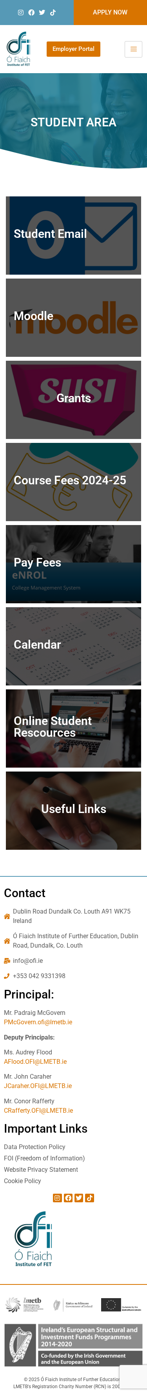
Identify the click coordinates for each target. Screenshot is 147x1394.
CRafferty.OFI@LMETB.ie (38, 1110)
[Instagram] (20, 12)
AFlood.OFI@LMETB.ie (35, 1061)
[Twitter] (42, 12)
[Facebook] (31, 12)
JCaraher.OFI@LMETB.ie (38, 1086)
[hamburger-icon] (133, 49)
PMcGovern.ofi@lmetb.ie (38, 1022)
